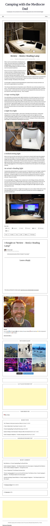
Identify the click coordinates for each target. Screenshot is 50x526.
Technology (32, 234)
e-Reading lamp (7, 64)
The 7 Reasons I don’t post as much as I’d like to (13, 423)
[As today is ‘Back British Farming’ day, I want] (39, 365)
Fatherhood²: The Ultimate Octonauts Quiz (16, 470)
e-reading (12, 234)
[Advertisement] (25, 396)
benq (6, 234)
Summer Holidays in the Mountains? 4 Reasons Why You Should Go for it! (18, 431)
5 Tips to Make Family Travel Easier (11, 426)
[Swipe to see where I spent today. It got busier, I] (25, 350)
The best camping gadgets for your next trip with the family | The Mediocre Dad (20, 473)
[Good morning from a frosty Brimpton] (39, 350)
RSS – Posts (7, 414)
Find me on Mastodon (7, 525)
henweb (5, 329)
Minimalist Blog (32, 522)
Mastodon (7, 492)
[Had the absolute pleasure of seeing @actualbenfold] (11, 365)
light (21, 234)
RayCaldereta (6, 463)
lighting (26, 234)
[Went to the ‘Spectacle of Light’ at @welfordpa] (25, 365)
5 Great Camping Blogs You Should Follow (12, 428)
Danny (8, 249)
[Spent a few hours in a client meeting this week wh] (11, 350)
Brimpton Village (8, 484)
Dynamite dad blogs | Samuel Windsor (11, 477)
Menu (46, 16)
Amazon (39, 190)
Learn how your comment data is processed (30, 290)
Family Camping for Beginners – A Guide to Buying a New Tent (16, 434)
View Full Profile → (8, 335)
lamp (17, 234)
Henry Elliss (32, 59)
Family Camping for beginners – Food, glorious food (17, 467)
